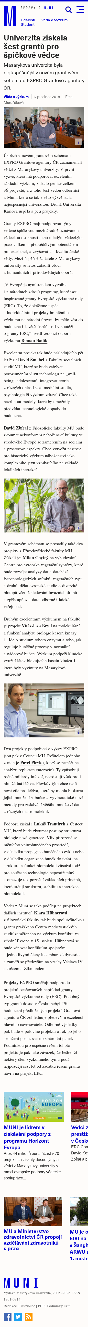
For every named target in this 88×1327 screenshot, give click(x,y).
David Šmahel (31, 359)
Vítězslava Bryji (37, 625)
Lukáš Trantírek (49, 824)
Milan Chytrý (35, 557)
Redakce (10, 1305)
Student (27, 24)
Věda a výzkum (16, 96)
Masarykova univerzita (33, 1292)
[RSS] (29, 1317)
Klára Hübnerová (50, 913)
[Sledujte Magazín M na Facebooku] (7, 1317)
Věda (54, 19)
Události (28, 19)
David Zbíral (16, 428)
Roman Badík (34, 340)
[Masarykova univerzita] (21, 1284)
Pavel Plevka (32, 762)
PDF (41, 1305)
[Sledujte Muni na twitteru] (18, 1317)
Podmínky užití (58, 1305)
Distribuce (27, 1305)
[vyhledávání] (68, 9)
